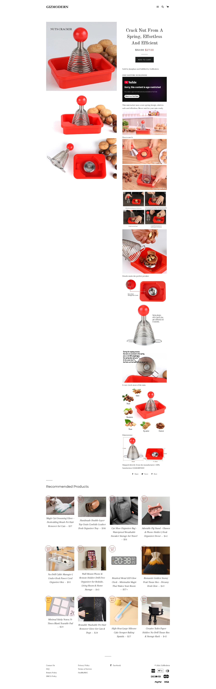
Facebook (116, 665)
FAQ (48, 669)
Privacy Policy (84, 665)
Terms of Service (85, 669)
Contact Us (50, 665)
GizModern (165, 665)
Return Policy (51, 673)
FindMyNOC (83, 673)
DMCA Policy (51, 676)
